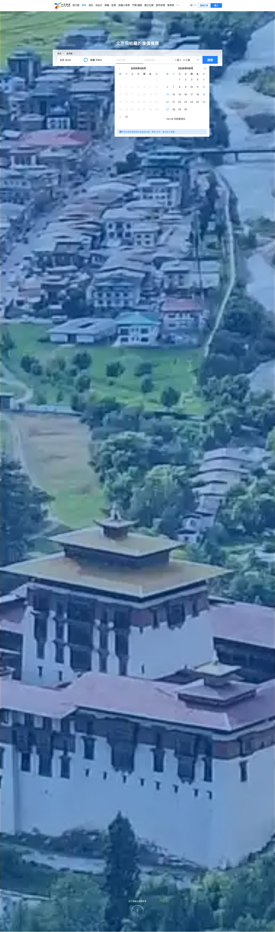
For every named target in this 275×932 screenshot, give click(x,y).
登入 (216, 5)
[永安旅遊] (62, 5)
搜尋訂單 (204, 5)
